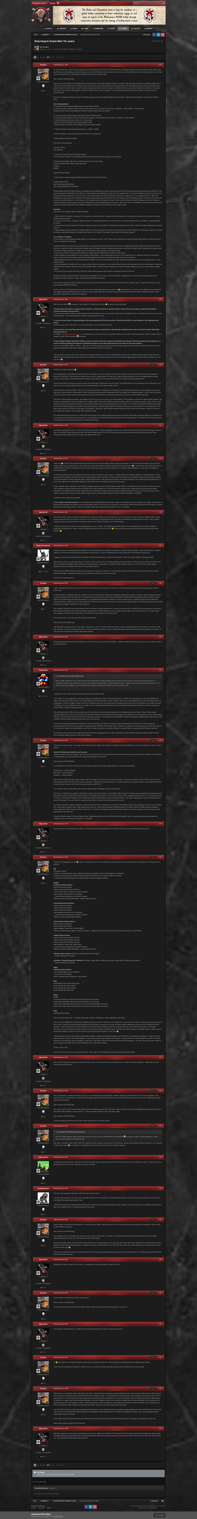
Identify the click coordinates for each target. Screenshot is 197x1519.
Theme (33, 1508)
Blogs (74, 28)
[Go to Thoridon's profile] (36, 48)
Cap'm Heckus (43, 1157)
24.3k (44, 327)
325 (44, 1214)
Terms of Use (58, 1516)
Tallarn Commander (43, 545)
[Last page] (52, 57)
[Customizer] (58, 3)
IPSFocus (42, 1506)
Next (48, 57)
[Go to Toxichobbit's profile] (43, 679)
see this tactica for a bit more (72, 334)
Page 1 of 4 (60, 57)
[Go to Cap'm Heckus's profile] (43, 1166)
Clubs (85, 28)
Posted (61, 65)
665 (44, 1183)
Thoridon (43, 65)
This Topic (156, 3)
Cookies (48, 1508)
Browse (149, 28)
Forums (124, 28)
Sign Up (52, 3)
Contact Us (41, 1508)
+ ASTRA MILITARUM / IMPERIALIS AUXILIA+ (68, 49)
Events (112, 28)
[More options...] (160, 65)
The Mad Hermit (43, 1188)
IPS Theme (34, 1506)
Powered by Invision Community (148, 1507)
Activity (48, 28)
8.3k (42, 571)
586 (44, 91)
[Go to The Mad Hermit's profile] (43, 1198)
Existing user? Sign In (39, 3)
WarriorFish (43, 299)
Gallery (136, 28)
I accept (160, 1515)
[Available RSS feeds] (162, 1501)
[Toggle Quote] (56, 676)
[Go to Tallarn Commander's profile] (43, 555)
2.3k (42, 696)
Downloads (98, 28)
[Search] (164, 3)
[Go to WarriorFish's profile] (43, 309)
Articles (62, 28)
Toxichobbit (43, 670)
